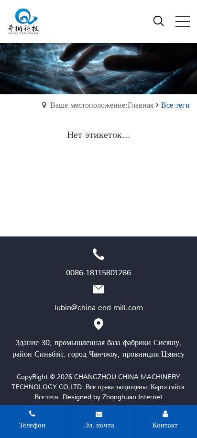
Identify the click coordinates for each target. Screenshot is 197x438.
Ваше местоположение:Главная (101, 105)
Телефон (32, 425)
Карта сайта (167, 386)
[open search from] (159, 20)
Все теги (46, 397)
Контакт (165, 425)
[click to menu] (182, 21)
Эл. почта (99, 425)
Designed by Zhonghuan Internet (113, 397)
